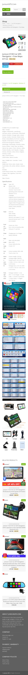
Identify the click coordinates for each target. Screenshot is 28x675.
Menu (8, 14)
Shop (8, 23)
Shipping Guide (6, 649)
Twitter (5, 66)
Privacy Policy (5, 662)
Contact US (5, 637)
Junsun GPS (7, 673)
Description (7, 89)
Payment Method (6, 647)
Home (3, 23)
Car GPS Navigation (16, 23)
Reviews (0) (7, 92)
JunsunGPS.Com (9, 4)
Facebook (5, 64)
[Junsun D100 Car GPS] (9, 41)
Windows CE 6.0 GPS (7, 25)
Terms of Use (5, 663)
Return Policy (5, 660)
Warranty (4, 651)
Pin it (11, 64)
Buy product (7, 72)
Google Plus (18, 64)
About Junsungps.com (7, 635)
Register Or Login (6, 639)
